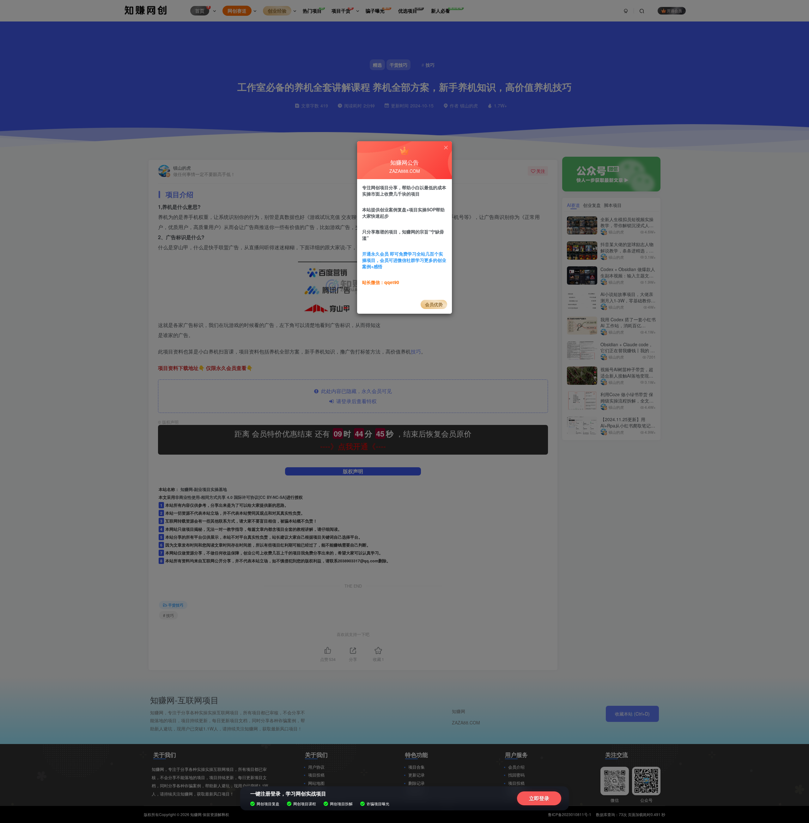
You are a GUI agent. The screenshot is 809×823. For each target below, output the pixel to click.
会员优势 (434, 304)
